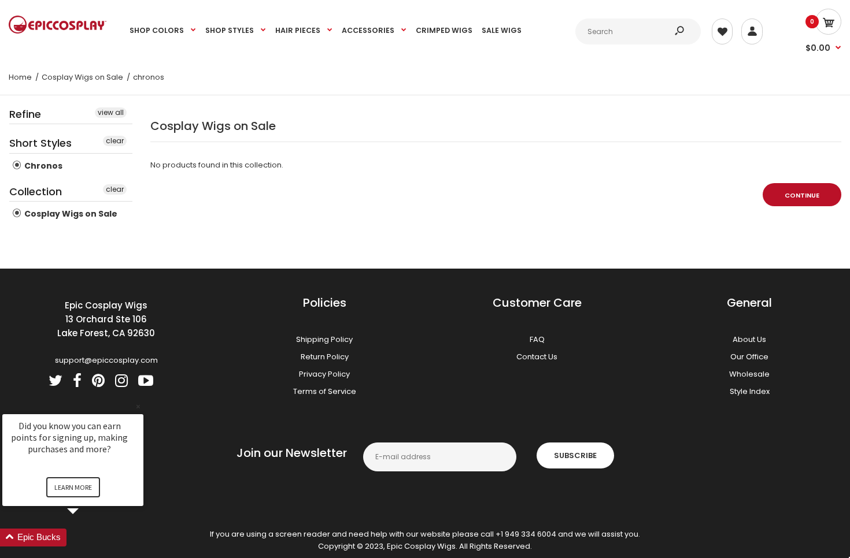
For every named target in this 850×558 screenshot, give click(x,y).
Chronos (42, 166)
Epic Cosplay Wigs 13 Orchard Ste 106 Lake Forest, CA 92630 (106, 319)
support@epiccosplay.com (106, 360)
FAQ (537, 339)
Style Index (750, 391)
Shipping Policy (324, 339)
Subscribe (575, 455)
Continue (802, 195)
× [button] (138, 406)
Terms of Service (324, 391)
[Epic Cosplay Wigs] (58, 30)
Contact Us (536, 356)
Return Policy (325, 356)
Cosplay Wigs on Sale (70, 214)
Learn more (73, 487)
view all (111, 112)
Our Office (749, 356)
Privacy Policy (324, 374)
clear (115, 141)
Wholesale (749, 374)
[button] (86, 537)
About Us (749, 339)
